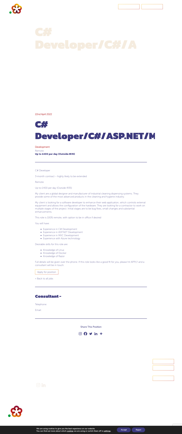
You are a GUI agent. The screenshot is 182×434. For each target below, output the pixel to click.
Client (11, 373)
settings (107, 431)
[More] (101, 333)
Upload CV (152, 6)
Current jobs (14, 381)
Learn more (163, 368)
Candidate (13, 369)
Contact (128, 6)
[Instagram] (80, 333)
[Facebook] (85, 333)
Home (11, 360)
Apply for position (46, 272)
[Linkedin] (96, 333)
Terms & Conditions (45, 376)
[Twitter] (90, 333)
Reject (138, 430)
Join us (11, 377)
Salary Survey (42, 360)
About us (12, 364)
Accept (124, 430)
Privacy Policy (42, 372)
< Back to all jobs (44, 278)
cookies (70, 431)
